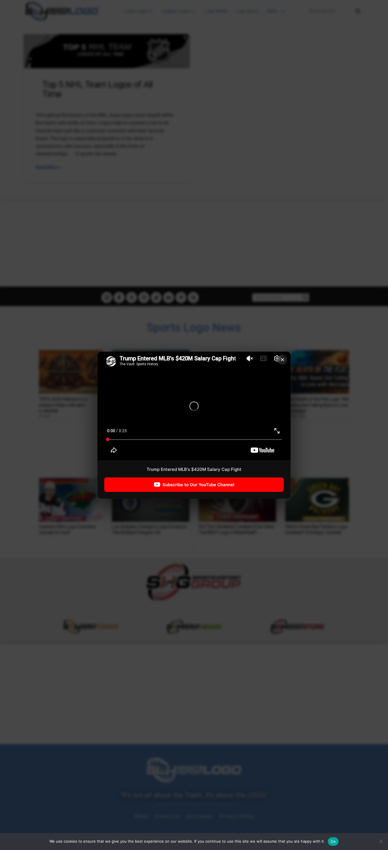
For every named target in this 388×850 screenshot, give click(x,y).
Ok (333, 841)
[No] (381, 841)
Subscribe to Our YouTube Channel (198, 484)
